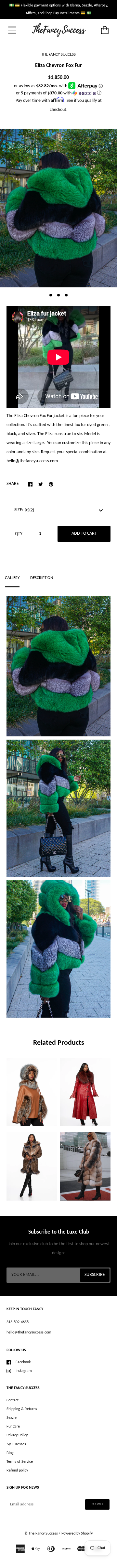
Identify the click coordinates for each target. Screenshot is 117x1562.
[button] (58, 93)
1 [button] (50, 295)
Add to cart (84, 533)
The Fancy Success (43, 1533)
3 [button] (66, 295)
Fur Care (13, 1426)
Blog (10, 1453)
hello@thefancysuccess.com (28, 1332)
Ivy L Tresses (16, 1444)
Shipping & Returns (21, 1409)
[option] (58, 208)
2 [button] (58, 295)
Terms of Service (19, 1462)
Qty (18, 533)
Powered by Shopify (77, 1533)
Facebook (23, 1362)
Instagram (24, 1371)
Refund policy (17, 1470)
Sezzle (11, 1418)
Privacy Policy (17, 1435)
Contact (12, 1400)
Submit (97, 1504)
